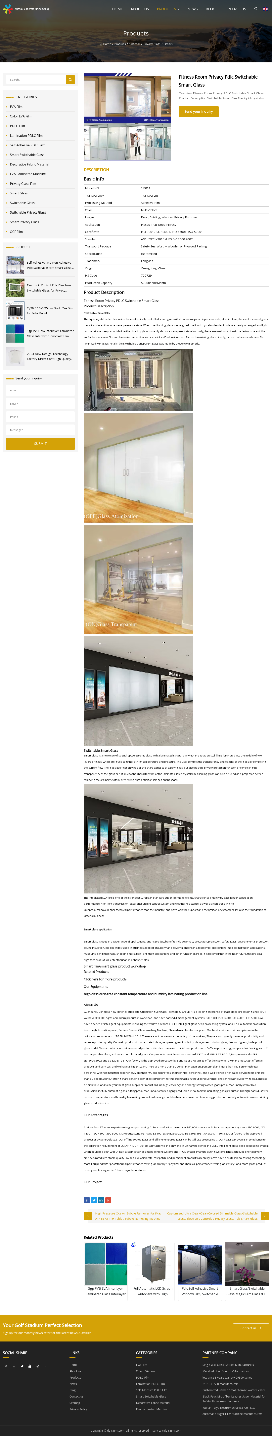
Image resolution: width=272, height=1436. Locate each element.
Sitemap (74, 1403)
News (193, 9)
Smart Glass (19, 193)
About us (140, 9)
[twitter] (22, 1366)
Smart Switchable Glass (27, 155)
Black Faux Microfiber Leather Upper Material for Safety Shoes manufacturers (234, 1399)
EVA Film (16, 106)
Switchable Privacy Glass (144, 44)
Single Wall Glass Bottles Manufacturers (228, 1365)
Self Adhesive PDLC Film (27, 145)
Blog (210, 9)
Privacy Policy (78, 1409)
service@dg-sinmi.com (167, 1430)
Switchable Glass (22, 203)
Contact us (234, 9)
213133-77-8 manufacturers (221, 1384)
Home (117, 9)
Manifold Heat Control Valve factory (226, 1371)
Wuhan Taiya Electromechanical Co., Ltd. (229, 1407)
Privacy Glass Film (23, 183)
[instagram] (38, 1366)
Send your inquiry (199, 111)
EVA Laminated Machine (28, 174)
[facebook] (6, 1366)
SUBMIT (40, 443)
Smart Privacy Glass (24, 222)
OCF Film (16, 231)
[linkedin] (14, 1366)
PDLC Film (17, 126)
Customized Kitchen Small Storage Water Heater (234, 1390)
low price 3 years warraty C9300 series (227, 1377)
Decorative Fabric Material (29, 164)
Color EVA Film (20, 116)
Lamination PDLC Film (26, 135)
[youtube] (30, 1366)
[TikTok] (46, 1366)
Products (166, 9)
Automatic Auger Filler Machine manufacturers (232, 1414)
